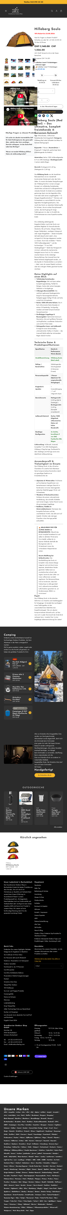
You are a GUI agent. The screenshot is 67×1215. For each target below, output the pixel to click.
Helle (30, 1147)
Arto (5, 1115)
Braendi (43, 1118)
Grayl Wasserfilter (9, 1006)
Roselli (44, 1182)
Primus (44, 1179)
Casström (36, 1125)
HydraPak (49, 1150)
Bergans (43, 1115)
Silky (21, 1188)
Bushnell (51, 1122)
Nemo (6, 1166)
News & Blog (38, 930)
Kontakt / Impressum (40, 912)
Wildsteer (30, 1207)
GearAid (46, 1141)
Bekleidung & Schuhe (41, 891)
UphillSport (52, 1201)
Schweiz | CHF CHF (23, 1072)
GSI (26, 1141)
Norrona (53, 1166)
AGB (35, 918)
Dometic (12, 1131)
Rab (20, 1182)
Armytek (56, 1112)
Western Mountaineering (12, 1207)
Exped (30, 1134)
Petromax (7, 1000)
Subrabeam (56, 1191)
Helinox (24, 1147)
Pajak (21, 1176)
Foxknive (7, 1141)
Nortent (6, 979)
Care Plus (21, 1125)
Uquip (59, 1201)
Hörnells (7, 1153)
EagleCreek (40, 1131)
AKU (5, 1112)
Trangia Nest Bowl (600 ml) (56, 812)
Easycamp (57, 1131)
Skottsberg (32, 1188)
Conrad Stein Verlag (36, 1128)
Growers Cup (53, 1144)
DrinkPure (19, 1131)
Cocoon (50, 1125)
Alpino (37, 1112)
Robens (38, 1182)
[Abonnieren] (61, 966)
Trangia (6, 1201)
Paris (49, 1176)
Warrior (34, 1204)
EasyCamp (49, 1131)
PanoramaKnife (41, 1176)
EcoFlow (12, 1134)
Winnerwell (54, 1207)
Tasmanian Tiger (9, 1198)
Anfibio (43, 1112)
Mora (33, 1163)
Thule (37, 1198)
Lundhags (21, 1160)
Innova (13, 1153)
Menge (36, 97)
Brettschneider (9, 1122)
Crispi (46, 1128)
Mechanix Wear (9, 1163)
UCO (41, 1201)
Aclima (18, 1112)
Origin (59, 1169)
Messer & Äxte (39, 897)
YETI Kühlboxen (9, 988)
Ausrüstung (38, 894)
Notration (22, 1169)
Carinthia (29, 1125)
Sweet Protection (18, 1195)
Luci (15, 1160)
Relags (25, 1182)
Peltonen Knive (9, 1179)
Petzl (24, 1179)
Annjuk (49, 1112)
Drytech (27, 1131)
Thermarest (30, 1198)
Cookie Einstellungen (10, 1076)
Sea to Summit (38, 1185)
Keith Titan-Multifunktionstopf (41, 812)
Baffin (28, 1115)
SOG (5, 1185)
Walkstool (26, 1204)
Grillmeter (35, 1144)
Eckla (6, 1134)
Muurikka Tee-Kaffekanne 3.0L (19, 688)
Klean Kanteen (22, 1157)
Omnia (34, 1169)
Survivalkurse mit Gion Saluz (13, 955)
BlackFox (18, 1118)
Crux (56, 1128)
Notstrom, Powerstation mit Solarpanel (16, 961)
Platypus (38, 1179)
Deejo (6, 1131)
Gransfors (22, 1144)
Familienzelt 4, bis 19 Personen (14, 967)
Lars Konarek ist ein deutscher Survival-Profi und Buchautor (18, 1016)
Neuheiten (37, 885)
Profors (50, 1179)
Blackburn (26, 1118)
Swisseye (38, 1195)
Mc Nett (56, 1160)
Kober (37, 1157)
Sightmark (14, 1188)
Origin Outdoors (9, 1172)
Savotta (23, 1185)
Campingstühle (8, 994)
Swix (44, 1195)
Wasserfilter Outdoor (10, 985)
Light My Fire (8, 1160)
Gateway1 (39, 1141)
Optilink (46, 1169)
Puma (56, 1179)
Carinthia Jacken (9, 970)
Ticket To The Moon (46, 1198)
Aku (23, 1112)
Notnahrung (14, 1169)
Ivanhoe (19, 1153)
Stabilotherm (16, 1191)
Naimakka (46, 1163)
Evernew (24, 1134)
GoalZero (7, 1144)
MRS (34, 1160)
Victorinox (12, 1204)
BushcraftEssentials (40, 1122)
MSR (38, 1160)
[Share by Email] (43, 116)
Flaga (44, 1137)
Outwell (56, 1172)
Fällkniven (14, 1141)
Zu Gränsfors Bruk (44, 775)
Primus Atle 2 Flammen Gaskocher (18, 676)
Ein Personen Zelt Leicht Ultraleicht (15, 958)
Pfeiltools (31, 1179)
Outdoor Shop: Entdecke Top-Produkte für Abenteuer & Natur (47, 934)
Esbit (17, 1134)
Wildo (23, 1207)
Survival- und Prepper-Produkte (14, 991)
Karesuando (47, 1153)
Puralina (7, 1182)
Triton (20, 1201)
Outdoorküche (39, 900)
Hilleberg (7, 1150)
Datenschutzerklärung (41, 921)
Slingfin (40, 1188)
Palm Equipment (29, 1176)
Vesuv (6, 1204)
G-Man (21, 1141)
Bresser (50, 1118)
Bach (23, 1115)
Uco (45, 1201)
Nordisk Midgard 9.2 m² (20, 663)
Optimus (53, 1169)
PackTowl (14, 1176)
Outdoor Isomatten (10, 964)
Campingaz (13, 1125)
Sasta (17, 1185)
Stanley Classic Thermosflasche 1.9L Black (10, 814)
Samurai (11, 1185)
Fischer (16, 1137)
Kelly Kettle (13, 1157)
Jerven (34, 1153)
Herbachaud (44, 1147)
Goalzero (15, 1144)
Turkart (35, 1201)
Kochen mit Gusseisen (11, 1012)
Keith (6, 1157)
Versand (44, 53)
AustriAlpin (12, 1115)
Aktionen (37, 909)
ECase (33, 1131)
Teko (17, 1198)
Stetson (37, 1191)
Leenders (59, 1157)
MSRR (44, 1160)
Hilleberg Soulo (12, 865)
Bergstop (50, 1115)
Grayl (29, 1144)
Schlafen (37, 903)
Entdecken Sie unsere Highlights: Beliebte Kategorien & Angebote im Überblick (17, 950)
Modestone (26, 1163)
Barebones (35, 1115)
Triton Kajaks (27, 1201)
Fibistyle (54, 1134)
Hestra (59, 1147)
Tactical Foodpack (53, 1195)
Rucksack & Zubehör (40, 906)
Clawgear (44, 1125)
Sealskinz (54, 1185)
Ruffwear (58, 1182)
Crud (51, 1128)
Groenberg (44, 1144)
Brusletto (18, 1122)
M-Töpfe (28, 1160)
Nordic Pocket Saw (35, 1166)
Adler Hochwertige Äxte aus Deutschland (17, 1009)
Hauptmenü (39, 882)
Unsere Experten (39, 915)
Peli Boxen (55, 1176)
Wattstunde (41, 1204)
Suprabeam (8, 1195)
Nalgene (54, 1163)
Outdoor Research (35, 1172)
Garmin (31, 1141)
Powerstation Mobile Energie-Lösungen (16, 976)
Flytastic (56, 1137)
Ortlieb (18, 1172)
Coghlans (58, 1125)
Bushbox (30, 1122)
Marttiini (50, 1160)
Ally (32, 1112)
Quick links (8, 946)
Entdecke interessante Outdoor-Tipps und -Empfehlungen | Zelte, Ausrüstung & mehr (47, 940)
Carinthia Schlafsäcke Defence (13, 973)
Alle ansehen (58, 827)
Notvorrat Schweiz (10, 997)
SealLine (47, 1185)
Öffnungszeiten (40, 1025)
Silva (25, 1188)
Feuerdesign (38, 1134)
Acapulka (11, 1112)
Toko (56, 1198)
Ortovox (25, 1172)
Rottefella (50, 1182)
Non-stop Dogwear (22, 1166)
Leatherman (50, 1157)
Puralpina (14, 1182)
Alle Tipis (37, 924)
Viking (20, 1204)
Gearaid (53, 1141)
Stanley (23, 1191)
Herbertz (53, 1147)
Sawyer (29, 1185)
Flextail (50, 1137)
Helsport (36, 1147)
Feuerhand (46, 1134)
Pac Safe (7, 1176)
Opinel (40, 1169)
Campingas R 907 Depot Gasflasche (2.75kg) (20, 713)
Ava (18, 1115)
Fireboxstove (8, 1137)
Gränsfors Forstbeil (17, 698)
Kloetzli (31, 1157)
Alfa (27, 1112)
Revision (31, 1182)
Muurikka (39, 1163)
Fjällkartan (29, 1137)
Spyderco (7, 1191)
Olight (29, 1169)
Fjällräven (37, 1137)
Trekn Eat (13, 1201)
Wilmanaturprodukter (41, 1207)
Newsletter (38, 946)
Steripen (31, 1191)
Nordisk (46, 1166)
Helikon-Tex (16, 1147)
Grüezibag (7, 1147)
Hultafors (42, 1150)
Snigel (46, 1188)
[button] (6, 11)
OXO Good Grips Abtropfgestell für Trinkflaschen (26, 815)
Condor (25, 1128)
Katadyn (55, 1153)
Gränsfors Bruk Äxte (10, 982)
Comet (19, 1128)
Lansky (43, 1157)
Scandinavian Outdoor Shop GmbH (15, 1026)
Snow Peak (53, 1188)
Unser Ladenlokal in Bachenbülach (18, 882)
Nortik (6, 1169)
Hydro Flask (58, 1150)
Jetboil (40, 1153)
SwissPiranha (29, 1195)
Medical (18, 1163)
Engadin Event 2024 (10, 1020)
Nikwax (12, 1166)
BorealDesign (35, 1118)
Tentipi (22, 1198)
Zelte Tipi (37, 888)
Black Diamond (9, 1118)
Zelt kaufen (37, 927)
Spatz (60, 1188)
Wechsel (49, 1204)
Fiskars (22, 1137)
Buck (24, 1122)
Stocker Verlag (46, 1191)
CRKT (6, 1125)
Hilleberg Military (17, 1150)
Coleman (7, 1128)
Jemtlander (27, 1153)
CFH (56, 1122)
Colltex (13, 1128)
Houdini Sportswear (31, 1150)
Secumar (7, 1188)
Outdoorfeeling (47, 1172)
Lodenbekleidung (9, 1003)
